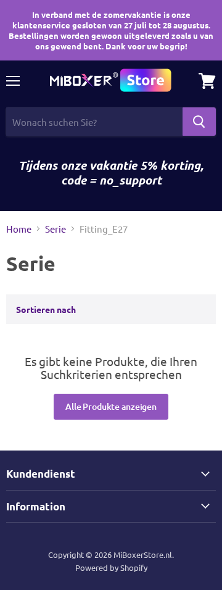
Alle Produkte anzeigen (111, 406)
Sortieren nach (46, 309)
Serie (55, 228)
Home (18, 228)
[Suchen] (199, 121)
